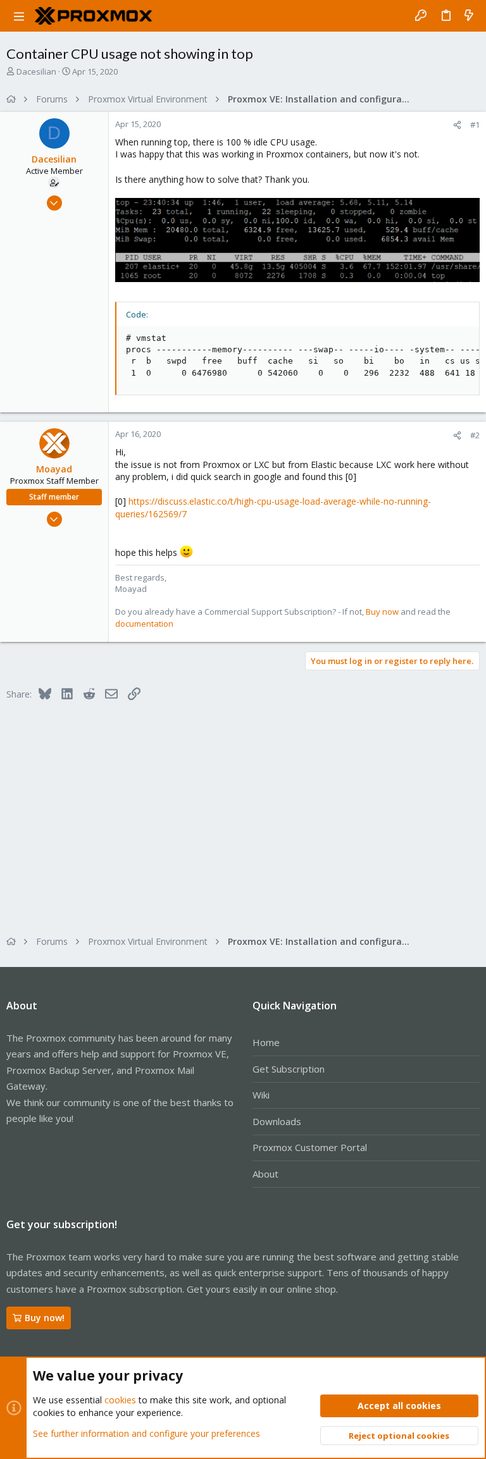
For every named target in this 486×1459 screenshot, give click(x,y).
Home (266, 1042)
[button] (19, 15)
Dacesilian (36, 71)
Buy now (382, 611)
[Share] (457, 125)
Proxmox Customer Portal (309, 1147)
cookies (120, 1400)
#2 (475, 435)
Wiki (261, 1094)
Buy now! (45, 1318)
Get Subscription (288, 1068)
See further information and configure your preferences (146, 1433)
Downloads (276, 1121)
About (265, 1173)
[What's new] (469, 16)
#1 (475, 124)
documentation (144, 623)
